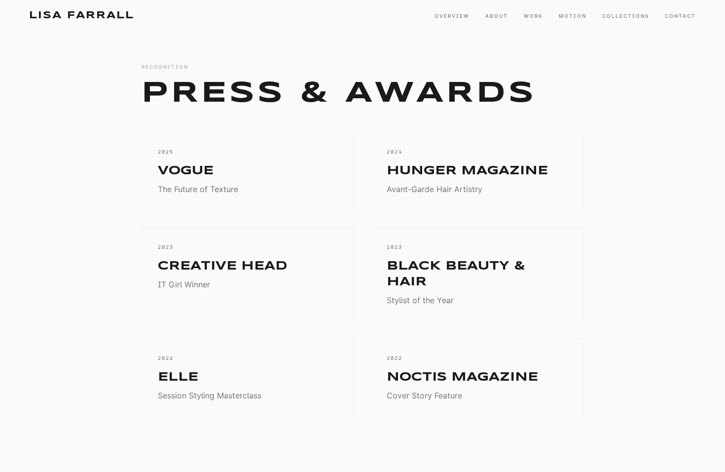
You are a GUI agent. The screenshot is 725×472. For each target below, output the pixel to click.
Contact (680, 16)
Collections (625, 16)
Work (533, 16)
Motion (572, 16)
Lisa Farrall (81, 15)
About (496, 16)
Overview (452, 16)
